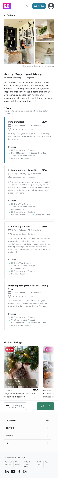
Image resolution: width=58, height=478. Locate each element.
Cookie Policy (39, 463)
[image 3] (44, 53)
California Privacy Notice (27, 464)
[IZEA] (7, 6)
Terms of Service (8, 463)
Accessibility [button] (49, 462)
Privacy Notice (17, 463)
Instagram (29, 77)
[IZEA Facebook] (19, 471)
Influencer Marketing (12, 77)
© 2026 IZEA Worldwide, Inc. (16, 458)
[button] (28, 6)
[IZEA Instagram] (24, 471)
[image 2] (44, 30)
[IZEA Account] (51, 6)
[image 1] (19, 41)
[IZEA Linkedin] (7, 471)
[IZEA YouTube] (13, 471)
